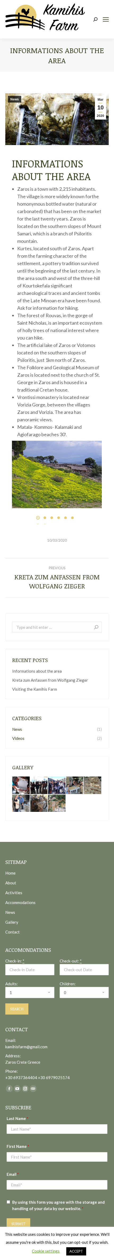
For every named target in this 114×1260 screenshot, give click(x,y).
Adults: (11, 983)
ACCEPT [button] (76, 1251)
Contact (12, 932)
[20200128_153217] (39, 786)
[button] (38, 517)
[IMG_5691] (93, 786)
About (10, 882)
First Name (18, 1146)
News (14, 99)
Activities (13, 892)
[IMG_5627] (21, 804)
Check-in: (14, 960)
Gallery (11, 922)
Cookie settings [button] (46, 1251)
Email (13, 1174)
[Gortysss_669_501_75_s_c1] (59, 474)
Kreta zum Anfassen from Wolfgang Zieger (50, 680)
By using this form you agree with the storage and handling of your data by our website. (58, 1205)
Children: (68, 983)
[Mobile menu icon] (106, 19)
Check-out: (71, 960)
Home (10, 873)
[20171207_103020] (57, 786)
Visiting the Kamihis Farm (34, 689)
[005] (57, 804)
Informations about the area (37, 671)
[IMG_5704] (75, 786)
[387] (39, 804)
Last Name (17, 1118)
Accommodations (20, 902)
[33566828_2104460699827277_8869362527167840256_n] (21, 786)
